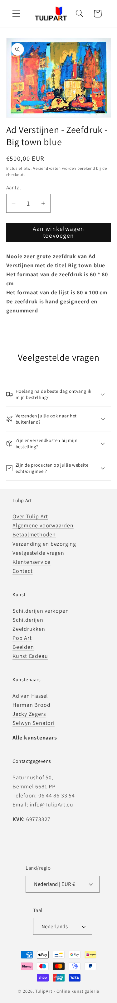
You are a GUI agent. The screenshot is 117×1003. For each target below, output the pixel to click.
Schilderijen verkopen (40, 610)
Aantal (13, 187)
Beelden (23, 646)
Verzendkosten (47, 168)
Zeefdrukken (28, 628)
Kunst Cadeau (30, 655)
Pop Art (22, 637)
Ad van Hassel (30, 695)
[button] (16, 13)
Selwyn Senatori (33, 722)
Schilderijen (27, 619)
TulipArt (43, 991)
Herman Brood (31, 704)
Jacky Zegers (29, 713)
